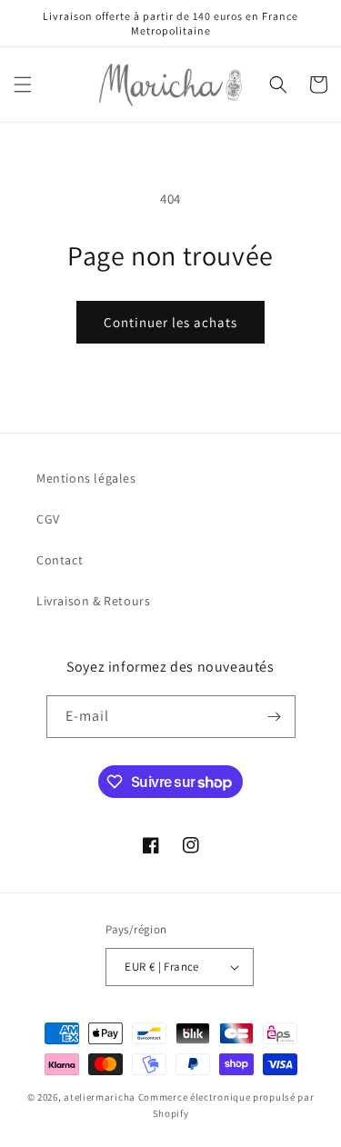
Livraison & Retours (93, 601)
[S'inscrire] (275, 716)
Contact (59, 560)
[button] (23, 85)
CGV (48, 519)
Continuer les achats (170, 322)
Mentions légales (86, 478)
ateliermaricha (99, 1097)
